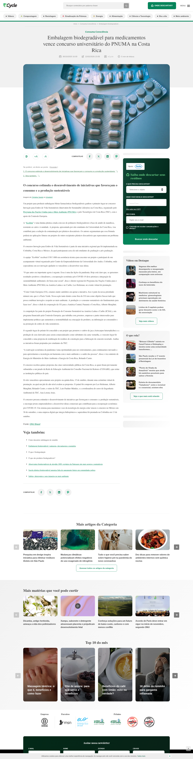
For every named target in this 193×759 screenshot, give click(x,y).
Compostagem (30, 16)
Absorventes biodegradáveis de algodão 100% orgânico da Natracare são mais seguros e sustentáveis (65, 464)
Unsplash (49, 197)
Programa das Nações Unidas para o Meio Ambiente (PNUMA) (49, 211)
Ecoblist (29, 222)
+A (36, 156)
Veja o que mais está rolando (146, 396)
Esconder (53, 167)
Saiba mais (141, 756)
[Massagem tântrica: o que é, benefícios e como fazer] (40, 674)
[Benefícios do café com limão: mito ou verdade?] (115, 674)
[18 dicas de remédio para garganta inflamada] (152, 674)
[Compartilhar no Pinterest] (116, 156)
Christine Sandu (37, 197)
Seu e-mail (130, 214)
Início (75, 24)
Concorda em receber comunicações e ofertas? (143, 227)
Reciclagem (50, 16)
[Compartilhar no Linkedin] (107, 156)
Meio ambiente (182, 16)
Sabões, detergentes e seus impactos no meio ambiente (48, 476)
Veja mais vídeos (146, 321)
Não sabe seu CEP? (133, 209)
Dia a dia (163, 16)
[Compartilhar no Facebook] (89, 156)
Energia (99, 16)
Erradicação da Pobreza (75, 16)
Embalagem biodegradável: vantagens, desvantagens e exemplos (52, 446)
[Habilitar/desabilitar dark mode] (26, 156)
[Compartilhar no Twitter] (98, 156)
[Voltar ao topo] (188, 748)
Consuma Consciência (88, 24)
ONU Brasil (35, 424)
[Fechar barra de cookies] (169, 756)
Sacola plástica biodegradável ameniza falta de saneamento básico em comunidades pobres (61, 470)
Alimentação (117, 16)
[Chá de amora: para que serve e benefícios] (78, 674)
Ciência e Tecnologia (141, 16)
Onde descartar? (164, 5)
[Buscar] (126, 5)
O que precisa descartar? (138, 184)
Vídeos (11, 16)
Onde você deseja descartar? (140, 197)
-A (45, 156)
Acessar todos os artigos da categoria (96, 568)
